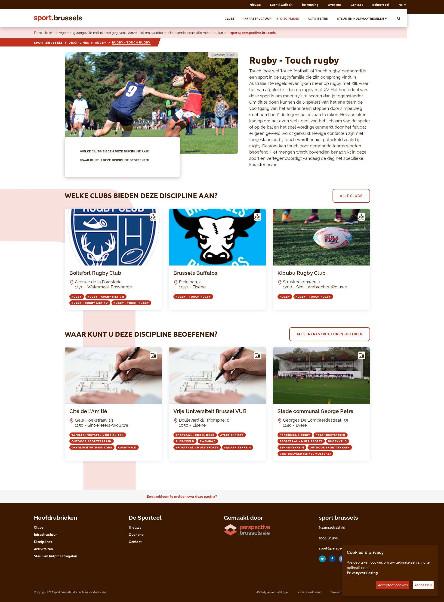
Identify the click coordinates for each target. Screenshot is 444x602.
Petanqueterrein (330, 434)
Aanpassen (423, 585)
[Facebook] (332, 560)
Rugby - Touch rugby (131, 302)
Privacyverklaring (310, 592)
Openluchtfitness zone (91, 447)
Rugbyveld (127, 447)
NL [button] (401, 5)
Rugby (100, 42)
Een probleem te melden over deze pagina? (182, 496)
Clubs (230, 18)
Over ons (335, 4)
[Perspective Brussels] (247, 529)
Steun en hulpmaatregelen (360, 18)
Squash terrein (237, 447)
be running (310, 4)
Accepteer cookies (393, 585)
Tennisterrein (292, 447)
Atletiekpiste (232, 434)
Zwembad (208, 441)
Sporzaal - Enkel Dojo (195, 434)
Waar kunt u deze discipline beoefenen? (115, 160)
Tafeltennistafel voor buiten (97, 434)
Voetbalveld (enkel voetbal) (305, 453)
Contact (357, 4)
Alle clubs (351, 196)
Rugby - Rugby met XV (89, 302)
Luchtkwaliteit (281, 4)
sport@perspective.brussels (253, 33)
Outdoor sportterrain (91, 441)
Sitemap (335, 592)
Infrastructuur (257, 18)
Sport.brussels (48, 42)
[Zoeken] (399, 18)
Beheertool (380, 4)
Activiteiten (318, 18)
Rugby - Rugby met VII (105, 296)
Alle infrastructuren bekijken (330, 334)
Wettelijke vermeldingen (273, 592)
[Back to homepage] (58, 18)
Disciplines (289, 18)
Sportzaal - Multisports (197, 447)
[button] (388, 18)
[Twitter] (322, 560)
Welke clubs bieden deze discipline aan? (115, 151)
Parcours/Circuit (295, 434)
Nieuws (255, 4)
